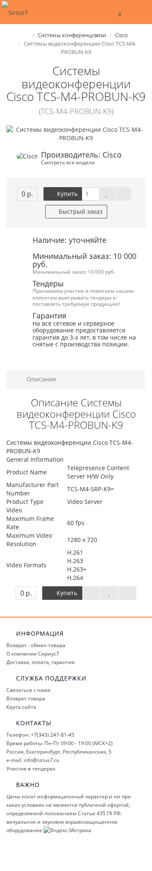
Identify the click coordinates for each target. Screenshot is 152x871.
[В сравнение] (123, 194)
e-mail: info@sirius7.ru (32, 760)
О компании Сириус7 (32, 653)
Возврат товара (25, 698)
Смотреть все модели (68, 162)
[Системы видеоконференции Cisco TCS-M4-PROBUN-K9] (76, 133)
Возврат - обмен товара (35, 645)
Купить (66, 194)
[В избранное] (107, 194)
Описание (40, 379)
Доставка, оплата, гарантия (40, 662)
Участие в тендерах (30, 768)
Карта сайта (21, 706)
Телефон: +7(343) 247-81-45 (40, 734)
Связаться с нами (28, 690)
